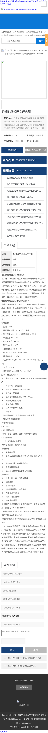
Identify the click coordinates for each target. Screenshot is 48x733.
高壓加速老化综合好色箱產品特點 (22, 229)
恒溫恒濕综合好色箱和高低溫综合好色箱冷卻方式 (25, 216)
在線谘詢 (24, 687)
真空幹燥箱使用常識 (16, 236)
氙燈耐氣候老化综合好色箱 (20, 54)
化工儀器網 (24, 727)
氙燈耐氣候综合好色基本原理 (20, 178)
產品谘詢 (12, 150)
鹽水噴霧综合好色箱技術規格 (20, 197)
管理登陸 (34, 727)
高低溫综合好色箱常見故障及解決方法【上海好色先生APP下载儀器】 (25, 191)
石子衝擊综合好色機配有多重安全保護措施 (25, 210)
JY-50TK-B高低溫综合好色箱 (24, 666)
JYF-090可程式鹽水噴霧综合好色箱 (26, 658)
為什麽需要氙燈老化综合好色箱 (21, 184)
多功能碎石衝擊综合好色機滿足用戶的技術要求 (25, 204)
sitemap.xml (27, 723)
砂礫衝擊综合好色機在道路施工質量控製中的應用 (25, 223)
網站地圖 (3, 731)
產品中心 (23, 50)
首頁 (16, 50)
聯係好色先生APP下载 (35, 150)
